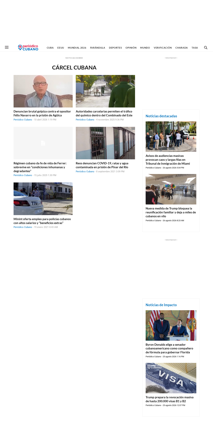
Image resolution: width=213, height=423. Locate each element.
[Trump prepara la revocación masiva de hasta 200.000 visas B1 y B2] (171, 378)
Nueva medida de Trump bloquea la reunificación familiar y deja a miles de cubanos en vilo (171, 212)
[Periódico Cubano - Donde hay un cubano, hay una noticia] (28, 47)
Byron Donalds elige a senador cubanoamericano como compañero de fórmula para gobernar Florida (169, 348)
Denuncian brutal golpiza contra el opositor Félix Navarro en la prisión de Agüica (42, 113)
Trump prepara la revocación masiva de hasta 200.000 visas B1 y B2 (170, 399)
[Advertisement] (106, 22)
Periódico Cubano (23, 119)
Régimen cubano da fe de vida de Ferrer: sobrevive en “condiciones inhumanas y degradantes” (40, 167)
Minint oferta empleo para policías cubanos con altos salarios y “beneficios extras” (42, 221)
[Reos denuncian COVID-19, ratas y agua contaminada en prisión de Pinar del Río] (105, 143)
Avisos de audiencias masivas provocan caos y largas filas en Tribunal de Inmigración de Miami (168, 159)
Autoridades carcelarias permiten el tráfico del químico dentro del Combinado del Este (104, 113)
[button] (205, 47)
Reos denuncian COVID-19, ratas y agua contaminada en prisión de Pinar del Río (102, 165)
